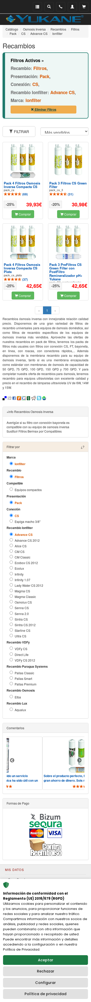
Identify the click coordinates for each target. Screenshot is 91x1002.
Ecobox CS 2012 (26, 563)
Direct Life (22, 654)
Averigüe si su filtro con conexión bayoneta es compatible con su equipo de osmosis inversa (38, 424)
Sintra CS (21, 619)
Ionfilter (20, 464)
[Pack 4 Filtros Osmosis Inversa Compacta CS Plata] (22, 242)
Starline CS (22, 630)
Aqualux (20, 710)
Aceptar (45, 960)
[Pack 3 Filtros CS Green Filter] (68, 159)
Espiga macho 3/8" (27, 521)
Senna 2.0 (22, 613)
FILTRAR (21, 131)
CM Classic (22, 557)
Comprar (24, 214)
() (24, 194)
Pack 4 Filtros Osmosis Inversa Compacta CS (22, 185)
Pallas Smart (23, 678)
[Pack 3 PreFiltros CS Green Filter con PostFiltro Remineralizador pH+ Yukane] (68, 242)
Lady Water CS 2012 (29, 585)
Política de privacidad (45, 993)
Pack (18, 503)
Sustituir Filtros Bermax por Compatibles (34, 431)
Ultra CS (20, 636)
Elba (18, 697)
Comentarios (15, 728)
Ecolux (19, 568)
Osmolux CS (23, 602)
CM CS (20, 551)
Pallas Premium (25, 684)
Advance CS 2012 (27, 540)
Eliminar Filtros (45, 109)
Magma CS (22, 591)
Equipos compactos (28, 490)
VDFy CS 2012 (25, 660)
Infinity (19, 574)
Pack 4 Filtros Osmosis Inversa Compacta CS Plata (22, 268)
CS (17, 516)
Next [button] (79, 760)
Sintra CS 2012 (25, 625)
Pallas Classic (24, 673)
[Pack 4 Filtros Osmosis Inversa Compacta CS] (22, 161)
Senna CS (22, 608)
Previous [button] (12, 760)
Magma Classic (25, 596)
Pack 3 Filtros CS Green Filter (68, 185)
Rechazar (45, 971)
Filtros (19, 477)
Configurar (45, 982)
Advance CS (24, 535)
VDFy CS (21, 649)
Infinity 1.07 (22, 580)
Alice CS (21, 546)
